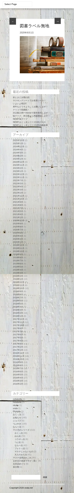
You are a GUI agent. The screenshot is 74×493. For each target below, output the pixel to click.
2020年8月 (18, 227)
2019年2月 (18, 276)
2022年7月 (18, 180)
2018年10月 (18, 288)
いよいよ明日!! (19, 103)
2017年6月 (18, 334)
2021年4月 (18, 214)
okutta (16, 405)
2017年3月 (18, 344)
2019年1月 (18, 279)
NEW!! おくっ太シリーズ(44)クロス (29, 122)
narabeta (17, 402)
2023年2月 (18, 168)
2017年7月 (18, 331)
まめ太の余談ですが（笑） (25, 461)
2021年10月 (18, 199)
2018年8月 (18, 294)
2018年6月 (18, 300)
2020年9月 (18, 223)
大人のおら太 (21, 454)
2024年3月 (18, 153)
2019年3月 (18, 273)
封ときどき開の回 (21, 97)
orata (15, 408)
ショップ (17, 421)
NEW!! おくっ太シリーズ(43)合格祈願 (30, 125)
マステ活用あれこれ (22, 458)
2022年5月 (18, 183)
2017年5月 (18, 337)
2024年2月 (18, 156)
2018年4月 (18, 307)
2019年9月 (18, 254)
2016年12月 (18, 353)
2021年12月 (18, 196)
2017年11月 (18, 322)
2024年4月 (18, 149)
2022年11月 (18, 177)
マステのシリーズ (21, 430)
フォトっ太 (20, 448)
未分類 (16, 467)
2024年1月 (18, 159)
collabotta (17, 399)
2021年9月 (18, 202)
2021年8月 (18, 205)
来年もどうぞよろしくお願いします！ (30, 106)
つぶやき (17, 424)
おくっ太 (17, 414)
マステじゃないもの (24, 451)
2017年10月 (18, 325)
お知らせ (17, 417)
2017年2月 (18, 347)
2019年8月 (18, 257)
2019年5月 (18, 267)
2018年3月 (18, 310)
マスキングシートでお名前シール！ (29, 100)
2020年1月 (18, 242)
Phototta (17, 411)
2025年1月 (18, 143)
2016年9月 (18, 362)
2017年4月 (18, 341)
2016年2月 (18, 384)
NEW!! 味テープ (20, 119)
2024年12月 (18, 146)
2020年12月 (18, 220)
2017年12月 (18, 319)
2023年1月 (18, 171)
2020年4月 (18, 236)
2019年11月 (18, 248)
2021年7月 (18, 208)
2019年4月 (18, 270)
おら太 (18, 436)
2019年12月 (18, 245)
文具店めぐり (19, 464)
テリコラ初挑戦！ (21, 110)
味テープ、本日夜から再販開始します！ (31, 116)
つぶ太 (18, 442)
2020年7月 (18, 230)
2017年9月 (18, 328)
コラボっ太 (20, 439)
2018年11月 (18, 285)
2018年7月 (18, 297)
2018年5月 (18, 304)
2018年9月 (18, 291)
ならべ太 (17, 427)
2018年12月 (18, 282)
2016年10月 (18, 359)
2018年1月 (18, 316)
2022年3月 (18, 190)
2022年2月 (18, 193)
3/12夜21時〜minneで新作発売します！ (31, 113)
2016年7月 (18, 368)
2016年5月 (18, 374)
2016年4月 (18, 378)
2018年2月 (18, 313)
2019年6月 (18, 264)
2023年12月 (18, 162)
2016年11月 (18, 356)
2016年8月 (18, 365)
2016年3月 (18, 381)
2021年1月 (18, 217)
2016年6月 (18, 371)
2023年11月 (18, 165)
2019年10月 (18, 251)
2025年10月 (18, 140)
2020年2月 (18, 239)
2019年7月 (18, 260)
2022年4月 (18, 186)
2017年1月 (18, 350)
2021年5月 (18, 211)
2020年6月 (18, 233)
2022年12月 (18, 174)
